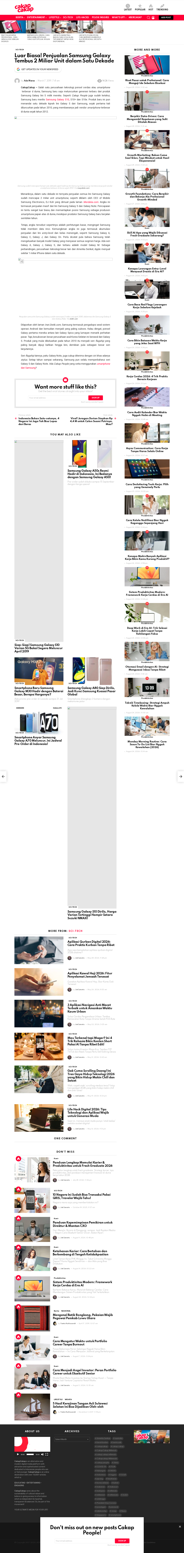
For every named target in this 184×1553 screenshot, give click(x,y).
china (116, 1463)
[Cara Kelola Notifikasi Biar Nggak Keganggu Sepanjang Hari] (147, 504)
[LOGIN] (153, 17)
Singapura (101, 1515)
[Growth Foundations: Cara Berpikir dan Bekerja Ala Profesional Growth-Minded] (90, 26)
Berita (19, 18)
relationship (102, 1511)
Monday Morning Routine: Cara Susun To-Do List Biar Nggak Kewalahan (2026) (147, 744)
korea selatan (102, 1483)
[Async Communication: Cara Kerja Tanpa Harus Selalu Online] (147, 433)
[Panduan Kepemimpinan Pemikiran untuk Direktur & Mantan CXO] (32, 1229)
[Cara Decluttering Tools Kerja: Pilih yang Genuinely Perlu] (147, 469)
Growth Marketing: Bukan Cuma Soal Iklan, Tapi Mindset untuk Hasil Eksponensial (147, 158)
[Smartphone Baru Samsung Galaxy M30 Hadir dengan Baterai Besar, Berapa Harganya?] (38, 671)
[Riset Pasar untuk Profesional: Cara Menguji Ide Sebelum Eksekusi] (13, 26)
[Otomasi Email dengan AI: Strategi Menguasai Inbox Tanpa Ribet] (147, 651)
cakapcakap (102, 1446)
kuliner (116, 1483)
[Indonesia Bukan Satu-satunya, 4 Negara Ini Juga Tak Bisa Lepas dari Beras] (3, 776)
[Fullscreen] (46, 1454)
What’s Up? (118, 18)
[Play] (18, 1454)
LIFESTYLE (54, 18)
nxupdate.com (83, 188)
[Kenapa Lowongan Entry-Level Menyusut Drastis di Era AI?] (147, 253)
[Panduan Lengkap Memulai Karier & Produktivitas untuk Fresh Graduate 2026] (32, 1169)
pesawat (114, 1507)
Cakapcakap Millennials (107, 1458)
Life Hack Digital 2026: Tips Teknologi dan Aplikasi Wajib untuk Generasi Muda (88, 1112)
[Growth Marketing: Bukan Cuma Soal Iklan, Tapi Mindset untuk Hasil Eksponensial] (65, 26)
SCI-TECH (68, 18)
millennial (101, 1495)
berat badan (102, 1442)
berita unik (117, 1442)
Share (22, 261)
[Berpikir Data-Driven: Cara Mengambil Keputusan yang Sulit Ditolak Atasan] (39, 26)
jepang (100, 1479)
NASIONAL (66, 1311)
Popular (140, 10)
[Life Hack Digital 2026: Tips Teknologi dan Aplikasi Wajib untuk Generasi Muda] (38, 1118)
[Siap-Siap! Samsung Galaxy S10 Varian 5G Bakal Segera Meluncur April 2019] (38, 541)
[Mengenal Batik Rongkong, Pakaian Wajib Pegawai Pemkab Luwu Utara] (32, 1318)
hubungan (101, 1471)
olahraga (101, 1499)
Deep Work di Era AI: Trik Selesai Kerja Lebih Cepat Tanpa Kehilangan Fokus (147, 631)
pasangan (101, 1507)
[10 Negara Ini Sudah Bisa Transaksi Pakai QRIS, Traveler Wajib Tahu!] (32, 1200)
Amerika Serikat (103, 1438)
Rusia (123, 1511)
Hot (150, 10)
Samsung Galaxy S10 (57, 99)
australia (118, 1438)
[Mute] (42, 1454)
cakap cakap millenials (106, 1454)
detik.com (74, 319)
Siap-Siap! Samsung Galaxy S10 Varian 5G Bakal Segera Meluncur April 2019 (38, 648)
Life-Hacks (82, 18)
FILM (113, 1467)
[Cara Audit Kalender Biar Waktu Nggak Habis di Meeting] (147, 397)
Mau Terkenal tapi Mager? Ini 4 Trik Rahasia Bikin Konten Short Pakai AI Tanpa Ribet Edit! (89, 1041)
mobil (125, 1495)
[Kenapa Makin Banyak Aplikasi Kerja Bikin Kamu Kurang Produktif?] (147, 540)
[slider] (30, 1454)
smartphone (116, 1515)
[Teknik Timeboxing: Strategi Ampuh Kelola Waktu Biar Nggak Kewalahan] (147, 687)
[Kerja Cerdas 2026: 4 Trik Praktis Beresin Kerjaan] (147, 361)
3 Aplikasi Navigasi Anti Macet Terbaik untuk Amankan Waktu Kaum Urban (89, 1008)
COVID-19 (101, 1467)
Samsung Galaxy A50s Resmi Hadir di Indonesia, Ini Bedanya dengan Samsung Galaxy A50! (89, 474)
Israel (123, 1475)
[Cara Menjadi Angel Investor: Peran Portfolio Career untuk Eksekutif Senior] (32, 1377)
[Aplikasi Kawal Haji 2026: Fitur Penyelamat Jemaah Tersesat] (38, 982)
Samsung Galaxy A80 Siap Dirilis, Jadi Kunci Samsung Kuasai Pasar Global (91, 691)
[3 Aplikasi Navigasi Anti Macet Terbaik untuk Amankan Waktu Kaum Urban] (38, 1013)
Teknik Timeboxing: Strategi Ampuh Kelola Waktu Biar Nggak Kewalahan (147, 706)
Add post (166, 18)
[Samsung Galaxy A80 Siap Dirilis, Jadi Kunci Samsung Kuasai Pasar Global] (92, 671)
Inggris (113, 1475)
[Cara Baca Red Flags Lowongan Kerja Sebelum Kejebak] (147, 289)
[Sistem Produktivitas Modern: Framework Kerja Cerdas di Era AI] (32, 1288)
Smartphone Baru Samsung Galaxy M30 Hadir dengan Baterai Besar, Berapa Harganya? (38, 691)
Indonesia (101, 1475)
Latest (128, 10)
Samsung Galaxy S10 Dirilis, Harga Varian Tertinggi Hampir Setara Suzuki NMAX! (91, 915)
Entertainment (36, 18)
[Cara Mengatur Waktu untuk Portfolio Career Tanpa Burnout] (32, 1347)
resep (114, 1511)
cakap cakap (118, 1446)
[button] (32, 1447)
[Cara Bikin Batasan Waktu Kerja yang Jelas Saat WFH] (147, 325)
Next (182, 32)
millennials (113, 1495)
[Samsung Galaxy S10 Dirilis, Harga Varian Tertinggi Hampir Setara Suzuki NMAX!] (92, 808)
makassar (114, 1487)
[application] (32, 1447)
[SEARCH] (148, 17)
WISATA (68, 1399)
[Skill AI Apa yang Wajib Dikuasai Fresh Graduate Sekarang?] (147, 217)
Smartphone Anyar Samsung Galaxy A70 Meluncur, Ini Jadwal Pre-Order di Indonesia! (38, 740)
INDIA (113, 1471)
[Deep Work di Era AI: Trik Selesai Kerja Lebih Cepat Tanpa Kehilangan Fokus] (147, 612)
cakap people (103, 1463)
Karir (56, 1158)
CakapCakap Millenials (107, 1450)
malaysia (101, 1491)
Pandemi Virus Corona (106, 1503)
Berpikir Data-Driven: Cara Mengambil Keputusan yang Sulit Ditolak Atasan (38, 37)
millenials (113, 1491)
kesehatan (112, 1479)
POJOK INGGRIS (100, 18)
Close (180, 1527)
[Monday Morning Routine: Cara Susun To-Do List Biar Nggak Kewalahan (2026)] (147, 726)
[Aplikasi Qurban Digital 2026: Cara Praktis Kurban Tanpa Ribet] (38, 950)
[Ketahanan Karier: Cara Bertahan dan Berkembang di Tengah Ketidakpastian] (32, 1258)
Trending (162, 10)
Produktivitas (59, 1278)
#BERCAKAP (135, 18)
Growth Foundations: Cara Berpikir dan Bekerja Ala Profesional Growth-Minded (147, 197)
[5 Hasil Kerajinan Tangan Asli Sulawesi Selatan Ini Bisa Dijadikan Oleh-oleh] (32, 1407)
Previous (1, 32)
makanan (101, 1487)
